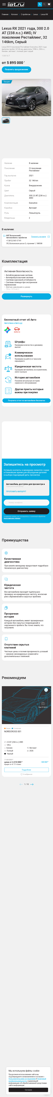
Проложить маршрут (16, 492)
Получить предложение (16, 69)
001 (3, 687)
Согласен (28, 1090)
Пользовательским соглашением (22, 1079)
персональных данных (12, 518)
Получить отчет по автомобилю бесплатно (26, 401)
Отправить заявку (26, 511)
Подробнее (26, 770)
